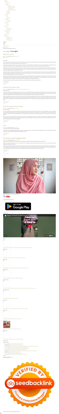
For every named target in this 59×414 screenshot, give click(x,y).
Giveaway (8, 20)
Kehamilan (8, 5)
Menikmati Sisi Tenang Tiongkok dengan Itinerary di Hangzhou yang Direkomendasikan (17, 247)
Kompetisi (6, 19)
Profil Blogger (9, 29)
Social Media (9, 28)
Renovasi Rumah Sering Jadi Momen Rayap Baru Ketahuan (13, 278)
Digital (6, 26)
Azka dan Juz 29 (8, 54)
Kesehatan (6, 4)
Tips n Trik (6, 34)
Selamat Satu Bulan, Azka (11, 87)
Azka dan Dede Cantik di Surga (13, 106)
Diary (8, 23)
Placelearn (6, 346)
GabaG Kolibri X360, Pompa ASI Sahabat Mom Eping (12, 328)
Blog (7, 27)
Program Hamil (11, 8)
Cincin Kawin (7, 349)
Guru (4, 125)
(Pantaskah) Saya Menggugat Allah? (14, 138)
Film (7, 16)
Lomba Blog (9, 21)
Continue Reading (6, 101)
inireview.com (9, 38)
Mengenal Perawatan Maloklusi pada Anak (16, 353)
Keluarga (6, 1)
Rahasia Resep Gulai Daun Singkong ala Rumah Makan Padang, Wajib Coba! (15, 267)
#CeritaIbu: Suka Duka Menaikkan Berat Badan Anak (18, 349)
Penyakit (8, 12)
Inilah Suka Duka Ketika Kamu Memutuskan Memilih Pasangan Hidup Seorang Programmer (23, 346)
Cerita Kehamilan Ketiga (12, 9)
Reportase (8, 31)
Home (6, 0)
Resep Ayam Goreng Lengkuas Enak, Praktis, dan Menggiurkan (19, 348)
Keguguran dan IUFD (12, 6)
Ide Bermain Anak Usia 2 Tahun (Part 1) (14, 351)
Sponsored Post (7, 30)
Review (8, 33)
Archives (4, 357)
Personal (6, 22)
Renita (6, 354)
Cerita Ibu (8, 2)
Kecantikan (8, 13)
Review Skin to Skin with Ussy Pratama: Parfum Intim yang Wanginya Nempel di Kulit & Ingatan (19, 288)
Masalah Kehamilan (12, 7)
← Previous (7, 153)
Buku (7, 15)
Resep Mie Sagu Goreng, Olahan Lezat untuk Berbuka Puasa (13, 339)
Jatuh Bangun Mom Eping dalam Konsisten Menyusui (12, 318)
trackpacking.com (9, 37)
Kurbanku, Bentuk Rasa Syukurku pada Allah (10, 298)
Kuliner (6, 35)
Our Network (7, 36)
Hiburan (6, 14)
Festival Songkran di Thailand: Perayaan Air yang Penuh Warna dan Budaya (15, 308)
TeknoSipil (6, 343)
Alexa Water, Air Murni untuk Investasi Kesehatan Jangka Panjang (14, 257)
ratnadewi (5, 56)
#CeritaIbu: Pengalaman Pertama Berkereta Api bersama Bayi (17, 354)
